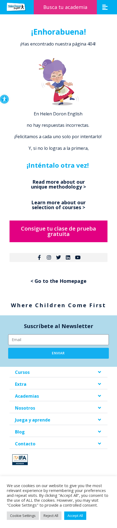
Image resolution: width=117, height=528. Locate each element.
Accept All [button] (75, 515)
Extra (20, 384)
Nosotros (25, 408)
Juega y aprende (32, 420)
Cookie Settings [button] (23, 515)
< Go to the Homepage (58, 281)
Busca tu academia (65, 7)
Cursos (22, 372)
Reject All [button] (51, 515)
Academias (27, 396)
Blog (20, 432)
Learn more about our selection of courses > (58, 204)
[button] (4, 99)
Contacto (25, 444)
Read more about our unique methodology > (58, 184)
